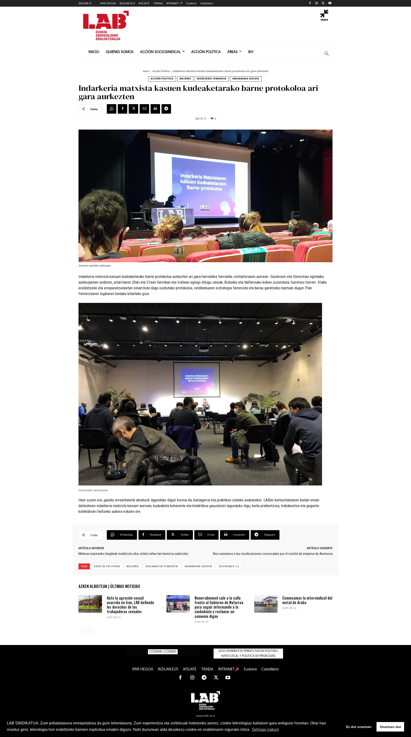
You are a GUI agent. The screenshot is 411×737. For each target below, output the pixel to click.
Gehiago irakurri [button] (265, 729)
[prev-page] (81, 630)
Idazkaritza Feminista (161, 566)
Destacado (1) (229, 566)
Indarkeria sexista (245, 79)
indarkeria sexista (198, 566)
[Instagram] (316, 3)
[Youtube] (330, 3)
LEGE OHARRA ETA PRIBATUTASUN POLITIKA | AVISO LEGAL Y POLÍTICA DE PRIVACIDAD (248, 654)
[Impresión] (155, 109)
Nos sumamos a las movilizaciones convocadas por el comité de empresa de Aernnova (273, 554)
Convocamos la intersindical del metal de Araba (307, 600)
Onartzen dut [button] (390, 727)
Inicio (146, 71)
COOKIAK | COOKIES (162, 651)
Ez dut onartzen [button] (359, 727)
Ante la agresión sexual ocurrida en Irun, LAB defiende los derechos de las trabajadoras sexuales (130, 605)
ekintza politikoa (107, 566)
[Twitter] (323, 3)
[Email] (144, 109)
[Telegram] (166, 109)
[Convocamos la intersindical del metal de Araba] (266, 604)
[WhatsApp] (111, 109)
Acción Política (161, 71)
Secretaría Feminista (211, 79)
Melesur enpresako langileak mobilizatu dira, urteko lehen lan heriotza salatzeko (133, 554)
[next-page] (89, 630)
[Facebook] (310, 3)
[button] (327, 54)
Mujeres (185, 79)
